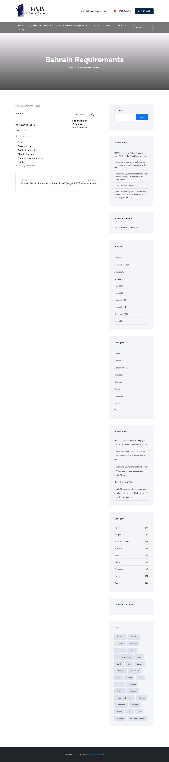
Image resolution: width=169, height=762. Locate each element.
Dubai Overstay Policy (123, 185)
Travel (117, 403)
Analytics (120, 637)
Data (139, 657)
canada (120, 650)
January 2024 (120, 307)
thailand (134, 705)
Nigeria (119, 684)
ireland (129, 678)
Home (20, 25)
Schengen (121, 705)
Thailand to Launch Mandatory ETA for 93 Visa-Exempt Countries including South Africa (131, 177)
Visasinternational (137, 718)
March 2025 (119, 258)
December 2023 (121, 314)
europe (139, 664)
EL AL (119, 664)
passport (132, 684)
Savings (142, 698)
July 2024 (118, 279)
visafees (120, 718)
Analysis (118, 361)
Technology (119, 396)
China (132, 650)
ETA (129, 664)
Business (118, 382)
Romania (133, 691)
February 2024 (120, 300)
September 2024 (121, 265)
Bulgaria (120, 644)
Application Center (122, 368)
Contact (120, 25)
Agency (117, 354)
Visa (116, 410)
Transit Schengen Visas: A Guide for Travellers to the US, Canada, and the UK (130, 165)
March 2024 (119, 293)
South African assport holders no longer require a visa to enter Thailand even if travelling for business (131, 194)
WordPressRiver (97, 754)
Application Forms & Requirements (72, 25)
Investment (135, 671)
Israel (140, 678)
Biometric (118, 375)
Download (80, 114)
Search (118, 110)
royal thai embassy (124, 698)
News (108, 25)
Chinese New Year (124, 657)
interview (120, 671)
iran (118, 678)
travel (119, 711)
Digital (117, 389)
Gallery (21, 29)
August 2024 (120, 272)
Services (48, 25)
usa (129, 711)
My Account (34, 25)
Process (120, 691)
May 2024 (118, 286)
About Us (98, 25)
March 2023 (119, 321)
